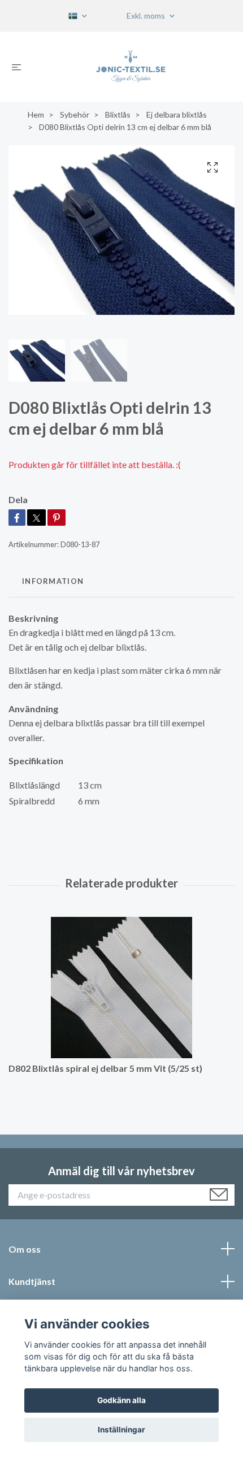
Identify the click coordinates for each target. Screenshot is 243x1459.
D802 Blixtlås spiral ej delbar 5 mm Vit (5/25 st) (105, 1068)
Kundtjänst (31, 1281)
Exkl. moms (147, 15)
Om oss (24, 1249)
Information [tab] (53, 581)
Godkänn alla (121, 1400)
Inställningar (121, 1429)
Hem (36, 114)
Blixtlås (118, 114)
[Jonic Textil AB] (130, 67)
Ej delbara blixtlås (176, 114)
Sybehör (74, 114)
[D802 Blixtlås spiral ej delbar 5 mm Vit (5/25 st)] (121, 987)
